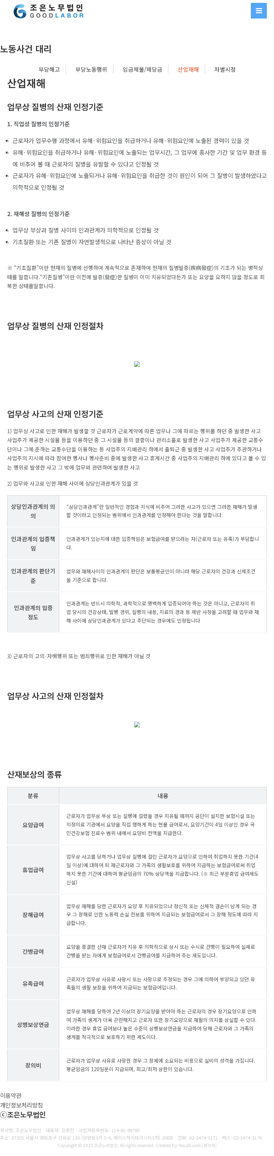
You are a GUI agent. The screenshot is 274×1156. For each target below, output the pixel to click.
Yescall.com (189, 1145)
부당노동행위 (91, 69)
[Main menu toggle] (259, 11)
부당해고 (49, 69)
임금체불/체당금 (142, 69)
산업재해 (188, 69)
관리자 (209, 1145)
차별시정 (225, 69)
